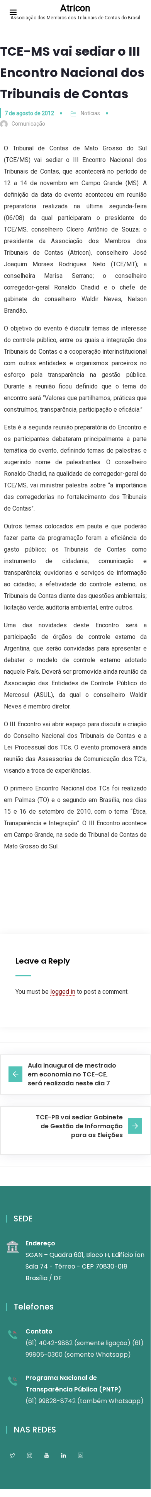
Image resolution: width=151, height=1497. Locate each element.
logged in (62, 991)
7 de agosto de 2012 (29, 113)
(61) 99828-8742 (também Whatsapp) (84, 1401)
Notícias (90, 113)
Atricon (75, 8)
